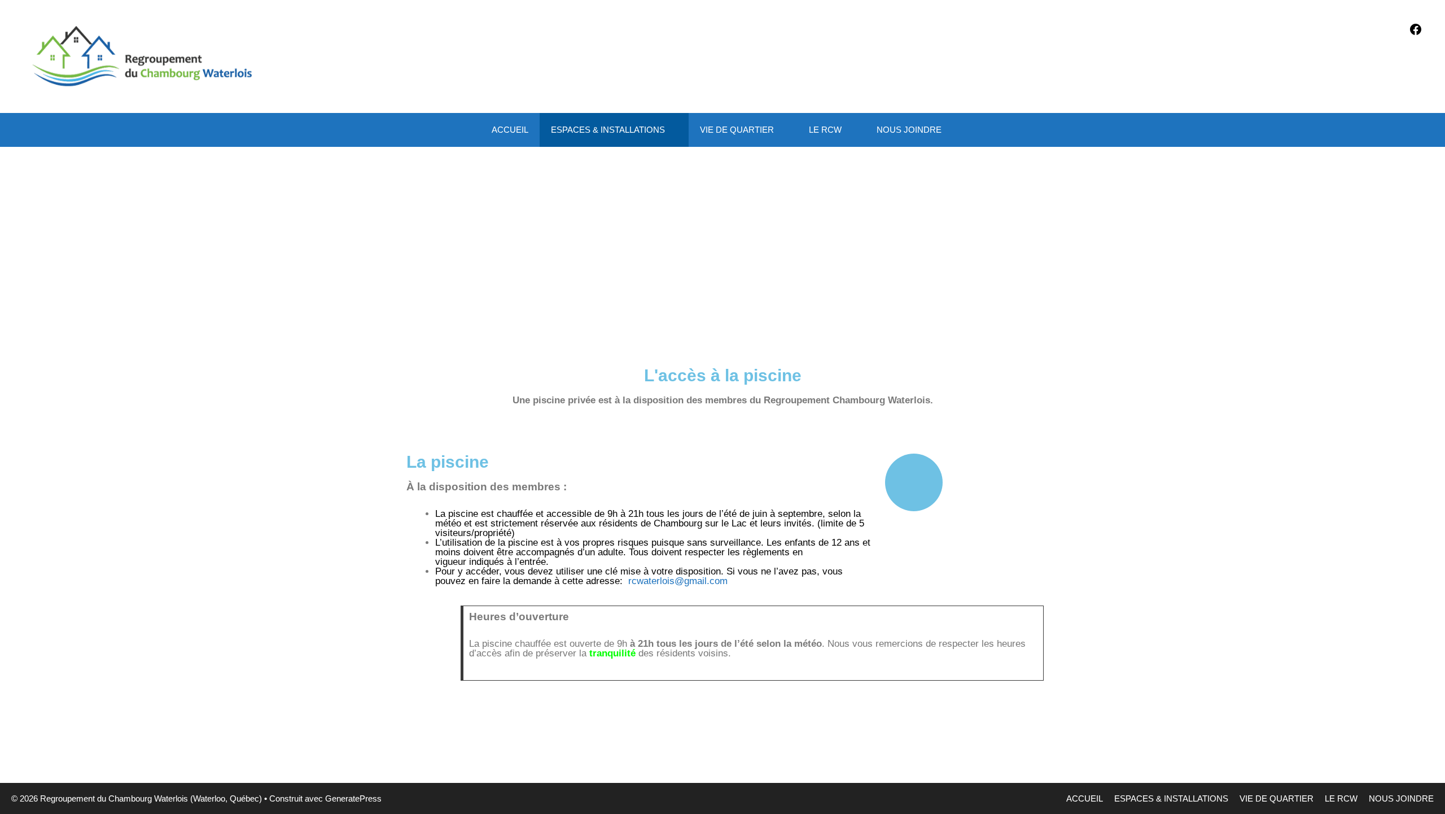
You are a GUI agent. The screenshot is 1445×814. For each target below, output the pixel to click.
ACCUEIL (510, 129)
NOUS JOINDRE (909, 129)
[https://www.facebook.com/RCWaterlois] (1415, 33)
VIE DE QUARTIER (737, 129)
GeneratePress (353, 798)
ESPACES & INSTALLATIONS (608, 129)
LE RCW (825, 129)
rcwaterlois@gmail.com (678, 581)
